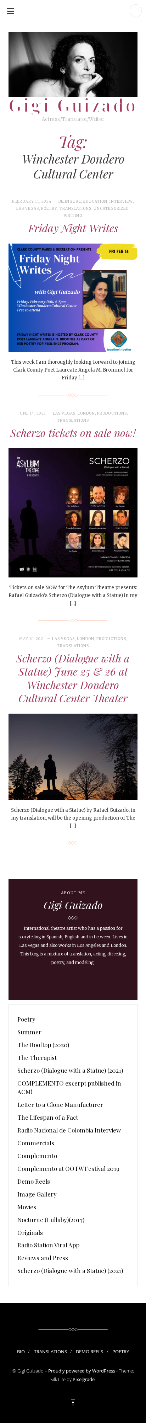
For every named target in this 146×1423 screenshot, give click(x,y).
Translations (75, 208)
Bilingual (69, 201)
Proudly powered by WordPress (81, 1371)
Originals (30, 1232)
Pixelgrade (84, 1379)
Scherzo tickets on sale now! (73, 433)
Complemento (37, 1156)
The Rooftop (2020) (43, 1045)
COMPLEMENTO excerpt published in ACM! (69, 1087)
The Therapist (37, 1057)
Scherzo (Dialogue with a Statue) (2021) (70, 1070)
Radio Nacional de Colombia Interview (69, 1130)
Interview (121, 201)
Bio (21, 1351)
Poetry (49, 208)
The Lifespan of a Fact (47, 1117)
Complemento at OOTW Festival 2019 (68, 1168)
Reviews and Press (42, 1258)
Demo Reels (33, 1181)
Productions (112, 413)
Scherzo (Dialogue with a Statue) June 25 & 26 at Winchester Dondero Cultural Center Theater (73, 678)
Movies (26, 1207)
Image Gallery (37, 1194)
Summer (29, 1032)
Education (95, 201)
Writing (73, 215)
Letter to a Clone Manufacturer (60, 1104)
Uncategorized (111, 208)
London (86, 413)
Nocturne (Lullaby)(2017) (50, 1220)
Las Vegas (27, 208)
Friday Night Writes (73, 228)
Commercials (35, 1143)
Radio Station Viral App (48, 1245)
